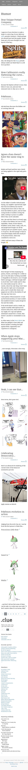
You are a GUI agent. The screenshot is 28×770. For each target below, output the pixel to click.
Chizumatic (4, 638)
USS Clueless (4, 636)
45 (25, 614)
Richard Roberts (5, 704)
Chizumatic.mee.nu (6, 639)
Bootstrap (11, 762)
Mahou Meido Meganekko (7, 699)
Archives (8, 1)
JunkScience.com (5, 693)
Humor (23, 28)
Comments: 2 (14, 100)
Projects (4, 4)
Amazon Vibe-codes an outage (8, 657)
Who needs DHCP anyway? (7, 659)
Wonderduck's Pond (6, 711)
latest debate (18, 320)
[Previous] (5, 630)
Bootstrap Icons (14, 764)
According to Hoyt (5, 669)
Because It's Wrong (6, 656)
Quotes (9, 4)
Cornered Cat (4, 684)
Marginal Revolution (6, 701)
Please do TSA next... (6, 654)
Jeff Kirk (3, 692)
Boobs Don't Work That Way (8, 678)
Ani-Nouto (3, 672)
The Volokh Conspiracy (7, 707)
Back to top (14, 766)
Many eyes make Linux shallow (9, 653)
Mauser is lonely (5, 702)
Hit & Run (3, 690)
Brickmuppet (4, 680)
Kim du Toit (4, 695)
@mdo (21, 762)
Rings (17, 61)
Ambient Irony (4, 671)
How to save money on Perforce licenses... (11, 651)
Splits (2, 36)
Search (14, 4)
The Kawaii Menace (6, 705)
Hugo (6, 762)
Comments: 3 (14, 459)
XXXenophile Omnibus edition (8, 647)
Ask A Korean (4, 677)
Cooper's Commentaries (7, 683)
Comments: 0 (14, 26)
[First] (2, 630)
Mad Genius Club (5, 698)
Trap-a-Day (4, 708)
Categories (14, 1)
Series (20, 1)
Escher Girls (4, 686)
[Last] (13, 630)
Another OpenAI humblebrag (8, 648)
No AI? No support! (5, 650)
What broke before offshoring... (9, 660)
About (19, 4)
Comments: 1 (14, 163)
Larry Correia (4, 696)
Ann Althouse (4, 675)
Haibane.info (4, 689)
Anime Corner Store (6, 674)
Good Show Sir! (5, 687)
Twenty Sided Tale (5, 710)
